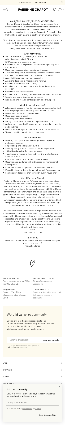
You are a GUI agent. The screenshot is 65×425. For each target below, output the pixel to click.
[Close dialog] (59, 386)
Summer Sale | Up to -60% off (32, 3)
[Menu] (5, 9)
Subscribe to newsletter (47, 415)
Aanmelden (54, 340)
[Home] (33, 9)
